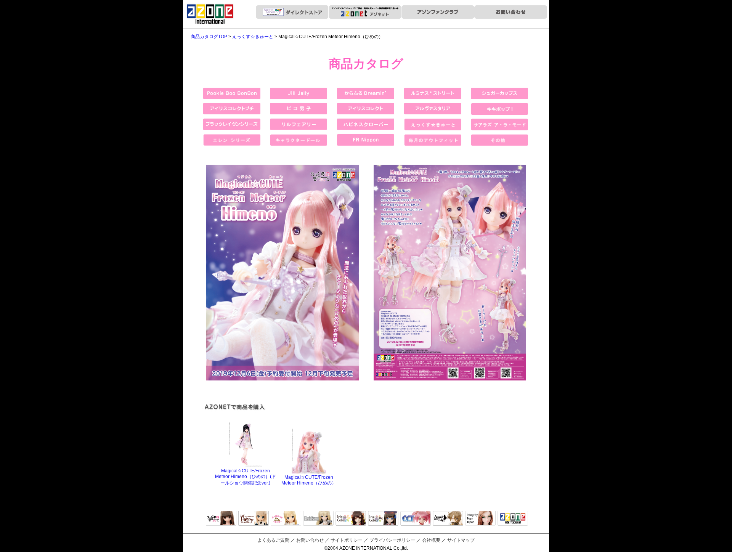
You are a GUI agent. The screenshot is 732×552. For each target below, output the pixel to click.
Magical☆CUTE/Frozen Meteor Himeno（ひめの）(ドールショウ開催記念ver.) (245, 477)
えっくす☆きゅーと (252, 36)
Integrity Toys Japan (480, 519)
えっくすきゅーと (221, 519)
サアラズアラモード (286, 519)
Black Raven (318, 519)
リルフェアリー (253, 519)
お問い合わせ (310, 540)
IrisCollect (351, 519)
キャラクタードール (415, 519)
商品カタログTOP (209, 36)
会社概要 (431, 540)
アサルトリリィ (448, 519)
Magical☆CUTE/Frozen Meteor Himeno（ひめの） (308, 480)
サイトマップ (461, 540)
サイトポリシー (347, 540)
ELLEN (383, 519)
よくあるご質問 (273, 540)
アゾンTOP (513, 519)
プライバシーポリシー (392, 540)
